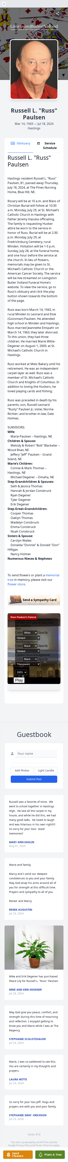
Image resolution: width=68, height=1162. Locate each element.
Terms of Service (44, 1145)
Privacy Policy (23, 1145)
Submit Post (34, 779)
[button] (34, 948)
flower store (16, 584)
